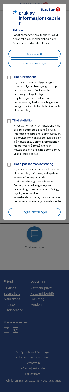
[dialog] (34, 111)
